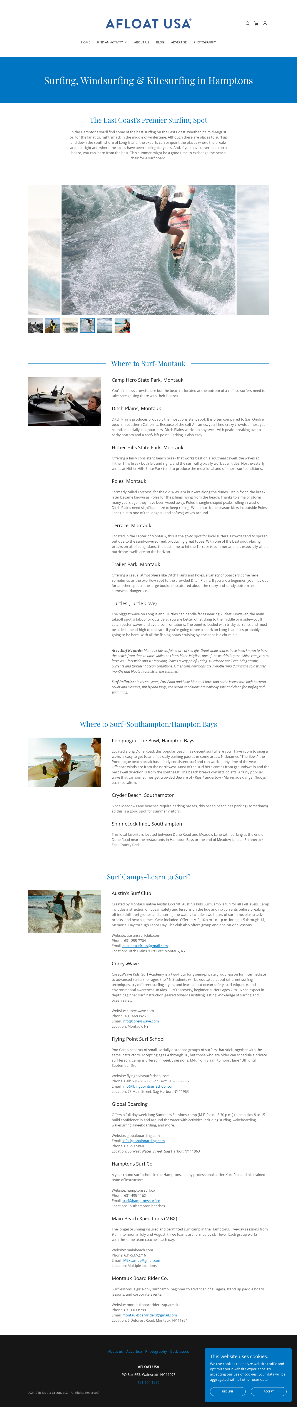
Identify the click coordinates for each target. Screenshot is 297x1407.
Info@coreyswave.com (140, 1021)
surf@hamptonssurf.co (141, 1200)
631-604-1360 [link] (148, 1382)
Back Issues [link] (179, 1351)
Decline (228, 1391)
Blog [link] (160, 42)
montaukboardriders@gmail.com (149, 1315)
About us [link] (141, 42)
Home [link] (85, 42)
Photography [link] (205, 42)
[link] (148, 23)
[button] (265, 23)
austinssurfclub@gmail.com (145, 945)
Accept (269, 1391)
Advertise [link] (179, 42)
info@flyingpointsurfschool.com (148, 1086)
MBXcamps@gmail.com (142, 1260)
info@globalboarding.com (143, 1140)
